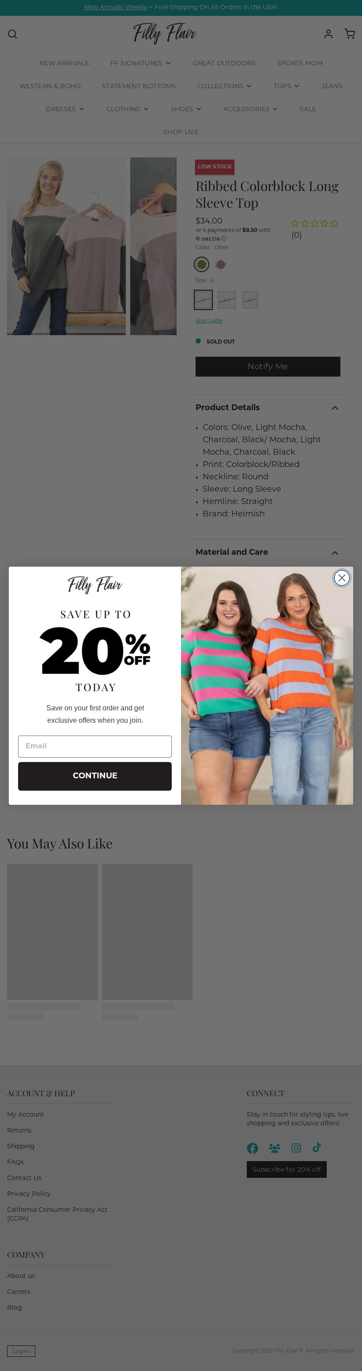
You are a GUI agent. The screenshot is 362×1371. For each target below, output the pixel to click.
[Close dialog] (342, 578)
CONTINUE (95, 777)
